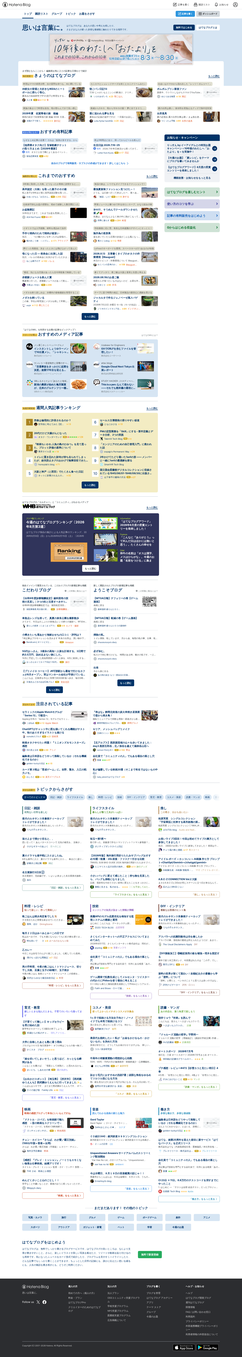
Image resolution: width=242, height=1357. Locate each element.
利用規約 (190, 1316)
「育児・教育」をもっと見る (64, 1097)
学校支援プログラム (118, 1306)
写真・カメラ (35, 1217)
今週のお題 (178, 1227)
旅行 (64, 1217)
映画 (207, 797)
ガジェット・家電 (92, 1227)
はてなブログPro (77, 1302)
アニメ (206, 1217)
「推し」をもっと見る (203, 894)
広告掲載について (117, 1320)
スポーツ (35, 1227)
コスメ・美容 (174, 797)
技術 (119, 797)
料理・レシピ (105, 797)
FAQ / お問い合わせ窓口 (198, 1312)
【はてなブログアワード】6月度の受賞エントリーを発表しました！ (189, 169)
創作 (178, 1217)
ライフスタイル (75, 797)
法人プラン (113, 1293)
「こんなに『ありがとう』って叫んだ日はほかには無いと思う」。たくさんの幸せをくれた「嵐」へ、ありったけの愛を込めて (137, 544)
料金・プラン (75, 1297)
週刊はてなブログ (195, 1302)
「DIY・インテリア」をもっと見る (197, 992)
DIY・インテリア (136, 797)
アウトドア (64, 1227)
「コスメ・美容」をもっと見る (131, 1093)
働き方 (165, 1109)
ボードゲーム (150, 1217)
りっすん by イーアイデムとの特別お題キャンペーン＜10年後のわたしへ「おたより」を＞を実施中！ (189, 148)
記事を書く (187, 13)
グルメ (92, 1217)
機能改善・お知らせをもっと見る (192, 177)
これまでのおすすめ (56, 175)
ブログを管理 (153, 1293)
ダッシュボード (209, 13)
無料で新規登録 (150, 1254)
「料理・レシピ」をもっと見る (63, 985)
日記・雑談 (56, 797)
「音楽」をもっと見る (135, 1188)
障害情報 (190, 1307)
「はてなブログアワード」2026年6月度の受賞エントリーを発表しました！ (136, 525)
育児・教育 (156, 797)
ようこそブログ (108, 590)
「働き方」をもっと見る (202, 1199)
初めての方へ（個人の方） (82, 1293)
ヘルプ (189, 1293)
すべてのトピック (33, 797)
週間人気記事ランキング (58, 407)
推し (90, 797)
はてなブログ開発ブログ (198, 1297)
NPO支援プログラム (118, 1310)
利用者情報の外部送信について (202, 1334)
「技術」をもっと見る (135, 995)
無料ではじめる (184, 27)
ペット (121, 1227)
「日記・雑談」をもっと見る (64, 887)
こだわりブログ (36, 590)
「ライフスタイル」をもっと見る (129, 894)
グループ (151, 1312)
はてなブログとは (208, 27)
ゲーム (121, 1217)
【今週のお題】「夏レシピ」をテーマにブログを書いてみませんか (188, 159)
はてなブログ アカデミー (160, 1297)
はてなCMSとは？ (149, 335)
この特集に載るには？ (77, 591)
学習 (149, 1227)
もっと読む (214, 75)
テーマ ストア (154, 1307)
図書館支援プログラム (119, 1315)
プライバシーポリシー (197, 1321)
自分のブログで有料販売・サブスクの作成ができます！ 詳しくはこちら (88, 163)
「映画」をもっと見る (67, 1195)
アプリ (150, 1302)
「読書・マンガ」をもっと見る (199, 1086)
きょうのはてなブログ (54, 75)
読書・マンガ (193, 797)
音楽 (217, 797)
